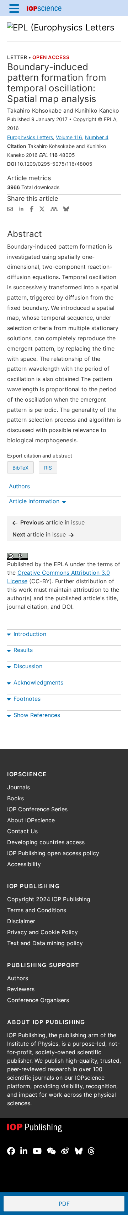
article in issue (52, 522)
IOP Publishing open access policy (53, 853)
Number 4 (96, 137)
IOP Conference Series (37, 809)
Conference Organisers (38, 1000)
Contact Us (22, 831)
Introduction (30, 633)
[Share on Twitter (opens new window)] (42, 208)
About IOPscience (31, 820)
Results (23, 649)
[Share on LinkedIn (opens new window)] (21, 208)
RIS (48, 468)
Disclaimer (21, 921)
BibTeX (20, 468)
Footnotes (27, 698)
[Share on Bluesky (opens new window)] (66, 208)
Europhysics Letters (30, 137)
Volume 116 (69, 137)
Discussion (28, 666)
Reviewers (20, 989)
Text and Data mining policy (45, 943)
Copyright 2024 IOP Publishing (48, 899)
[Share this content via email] (10, 208)
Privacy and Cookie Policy (42, 932)
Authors (17, 978)
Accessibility (24, 864)
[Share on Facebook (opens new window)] (31, 208)
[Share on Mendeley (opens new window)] (54, 208)
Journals (18, 787)
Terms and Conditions (36, 910)
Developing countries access (46, 842)
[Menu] (14, 8)
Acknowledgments (38, 682)
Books (15, 798)
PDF (90, 1204)
